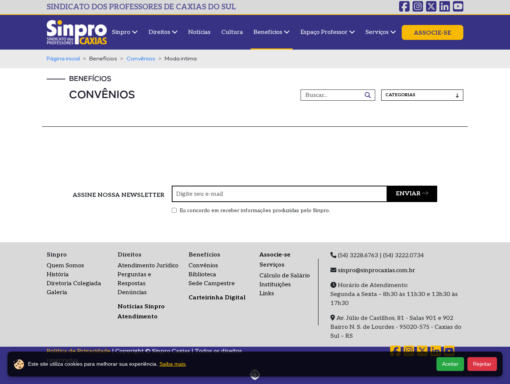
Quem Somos (65, 265)
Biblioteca (202, 274)
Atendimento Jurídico (148, 265)
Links (266, 293)
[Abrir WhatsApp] (491, 365)
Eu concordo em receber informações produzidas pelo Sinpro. (255, 210)
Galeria (57, 292)
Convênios (141, 59)
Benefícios (269, 32)
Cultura (232, 32)
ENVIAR (409, 193)
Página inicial (63, 59)
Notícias (199, 32)
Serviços (378, 32)
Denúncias (132, 292)
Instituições (275, 284)
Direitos (160, 32)
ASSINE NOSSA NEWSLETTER (118, 195)
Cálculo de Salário (284, 275)
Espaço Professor (325, 32)
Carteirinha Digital (217, 297)
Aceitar (450, 364)
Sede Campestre (212, 283)
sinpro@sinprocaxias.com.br (376, 270)
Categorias (400, 95)
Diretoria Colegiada (74, 283)
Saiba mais (172, 364)
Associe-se (432, 33)
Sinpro (122, 32)
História (58, 274)
